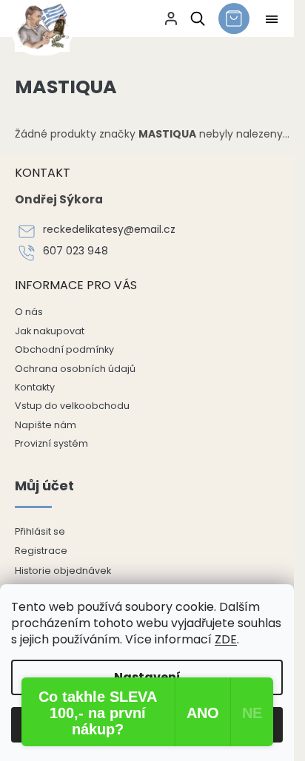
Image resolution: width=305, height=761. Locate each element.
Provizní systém (51, 443)
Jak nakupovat (49, 331)
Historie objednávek (63, 570)
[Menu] (271, 19)
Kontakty (35, 387)
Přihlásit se (40, 531)
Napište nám (45, 425)
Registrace (41, 550)
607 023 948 (75, 251)
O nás (29, 311)
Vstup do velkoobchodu (72, 405)
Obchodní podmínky (64, 349)
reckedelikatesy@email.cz (109, 230)
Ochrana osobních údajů (75, 368)
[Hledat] (195, 18)
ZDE (226, 639)
